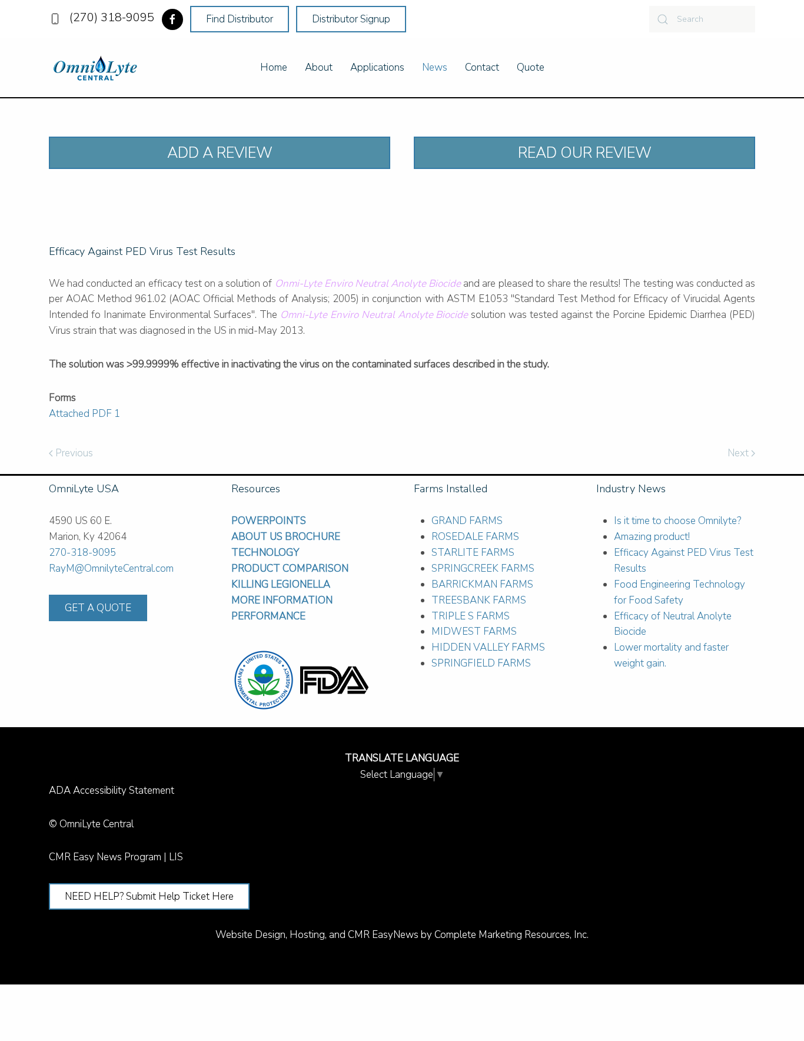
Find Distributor (239, 19)
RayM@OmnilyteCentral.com (111, 568)
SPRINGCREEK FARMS (482, 568)
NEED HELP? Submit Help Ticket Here (149, 896)
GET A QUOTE (98, 608)
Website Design (250, 934)
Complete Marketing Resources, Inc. (511, 934)
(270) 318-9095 (109, 17)
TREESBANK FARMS (478, 600)
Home (273, 67)
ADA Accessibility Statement (111, 790)
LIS (176, 857)
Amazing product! (652, 536)
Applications (377, 67)
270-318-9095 (82, 552)
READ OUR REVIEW (585, 152)
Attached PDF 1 (84, 413)
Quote (530, 67)
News (434, 67)
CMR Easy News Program (105, 857)
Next (739, 453)
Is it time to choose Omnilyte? (677, 521)
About (319, 67)
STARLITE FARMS (472, 552)
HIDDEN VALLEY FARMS (488, 647)
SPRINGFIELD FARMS (481, 663)
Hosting (307, 934)
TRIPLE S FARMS (470, 616)
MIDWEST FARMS (474, 631)
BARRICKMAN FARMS (482, 584)
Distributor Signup (351, 19)
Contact (482, 67)
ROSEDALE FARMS (475, 536)
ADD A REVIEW (220, 152)
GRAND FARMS (467, 521)
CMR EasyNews (383, 934)
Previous (73, 453)
